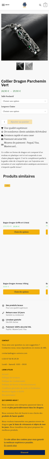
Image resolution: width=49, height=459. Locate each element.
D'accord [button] (24, 452)
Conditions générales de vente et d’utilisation (21, 388)
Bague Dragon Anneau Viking (15, 283)
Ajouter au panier (20, 121)
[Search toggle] (40, 5)
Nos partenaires (8, 395)
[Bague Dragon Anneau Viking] (21, 262)
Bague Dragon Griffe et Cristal (16, 222)
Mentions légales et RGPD (13, 392)
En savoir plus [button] (10, 445)
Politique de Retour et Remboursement (19, 385)
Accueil (5, 374)
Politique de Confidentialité (13, 381)
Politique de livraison (11, 378)
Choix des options (21, 232)
